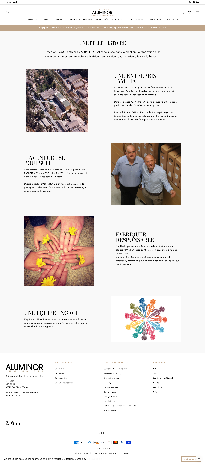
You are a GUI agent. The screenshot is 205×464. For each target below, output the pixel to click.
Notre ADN (155, 19)
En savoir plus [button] (94, 459)
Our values (59, 373)
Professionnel (11, 2)
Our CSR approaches (64, 382)
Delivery (107, 382)
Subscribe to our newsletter (115, 368)
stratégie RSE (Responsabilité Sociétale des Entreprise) (143, 257)
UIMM (155, 391)
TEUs (155, 373)
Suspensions (60, 19)
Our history (59, 368)
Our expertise (61, 378)
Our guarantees (110, 396)
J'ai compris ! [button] (191, 459)
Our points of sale (111, 378)
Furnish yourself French (163, 378)
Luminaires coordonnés (95, 19)
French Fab (158, 387)
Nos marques (171, 19)
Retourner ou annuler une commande (120, 405)
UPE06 (156, 382)
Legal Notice (109, 401)
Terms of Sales (110, 391)
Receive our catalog (112, 373)
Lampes (46, 19)
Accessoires (118, 19)
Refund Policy (110, 410)
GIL (154, 368)
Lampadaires (33, 19)
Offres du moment (137, 19)
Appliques (75, 19)
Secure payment (111, 387)
